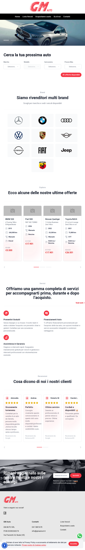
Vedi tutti (80, 303)
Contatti (66, 17)
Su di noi (57, 17)
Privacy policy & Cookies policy (34, 545)
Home (17, 17)
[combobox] (12, 66)
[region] (42, 237)
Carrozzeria (48, 62)
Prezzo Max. (69, 62)
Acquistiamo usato (43, 17)
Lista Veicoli (28, 17)
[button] (4, 545)
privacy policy (71, 483)
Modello (26, 62)
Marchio (6, 62)
